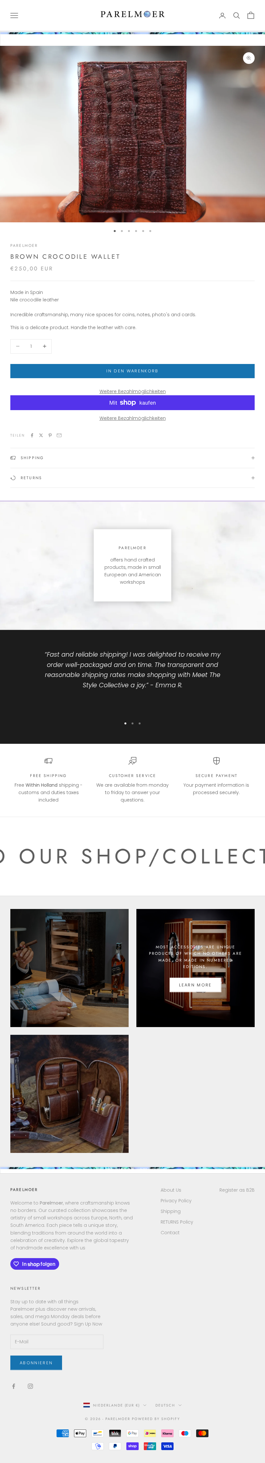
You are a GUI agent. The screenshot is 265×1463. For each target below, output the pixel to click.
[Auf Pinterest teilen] (50, 435)
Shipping (171, 1211)
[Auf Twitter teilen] (41, 435)
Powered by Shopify (156, 1418)
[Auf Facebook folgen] (13, 1386)
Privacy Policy (176, 1200)
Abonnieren (36, 1363)
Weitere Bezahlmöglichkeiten (133, 391)
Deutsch (165, 1405)
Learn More (195, 985)
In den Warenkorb (132, 371)
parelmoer (24, 245)
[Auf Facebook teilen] (32, 435)
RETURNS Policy (177, 1222)
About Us (171, 1190)
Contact (170, 1232)
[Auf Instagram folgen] (30, 1386)
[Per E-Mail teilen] (59, 435)
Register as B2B (237, 1190)
